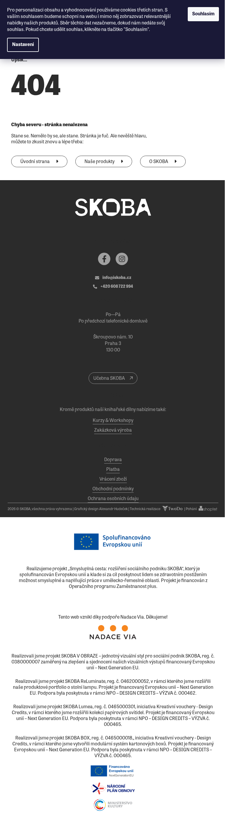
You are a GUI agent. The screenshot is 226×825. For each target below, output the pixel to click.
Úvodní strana (35, 162)
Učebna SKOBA (109, 378)
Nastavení (23, 44)
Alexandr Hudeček (113, 509)
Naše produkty (99, 162)
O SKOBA (159, 162)
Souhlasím (203, 14)
